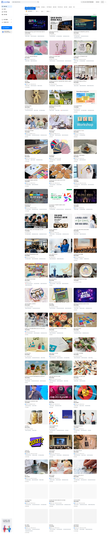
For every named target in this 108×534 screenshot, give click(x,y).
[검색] (38, 2)
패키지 (5, 9)
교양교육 (70, 7)
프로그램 (5, 6)
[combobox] (24, 2)
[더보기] (106, 2)
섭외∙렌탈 (5, 14)
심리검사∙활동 (37, 7)
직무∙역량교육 (49, 7)
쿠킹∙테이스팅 (60, 7)
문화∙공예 (54, 7)
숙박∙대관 (5, 11)
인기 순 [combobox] (94, 14)
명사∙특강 (65, 7)
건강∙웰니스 (43, 7)
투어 (74, 7)
